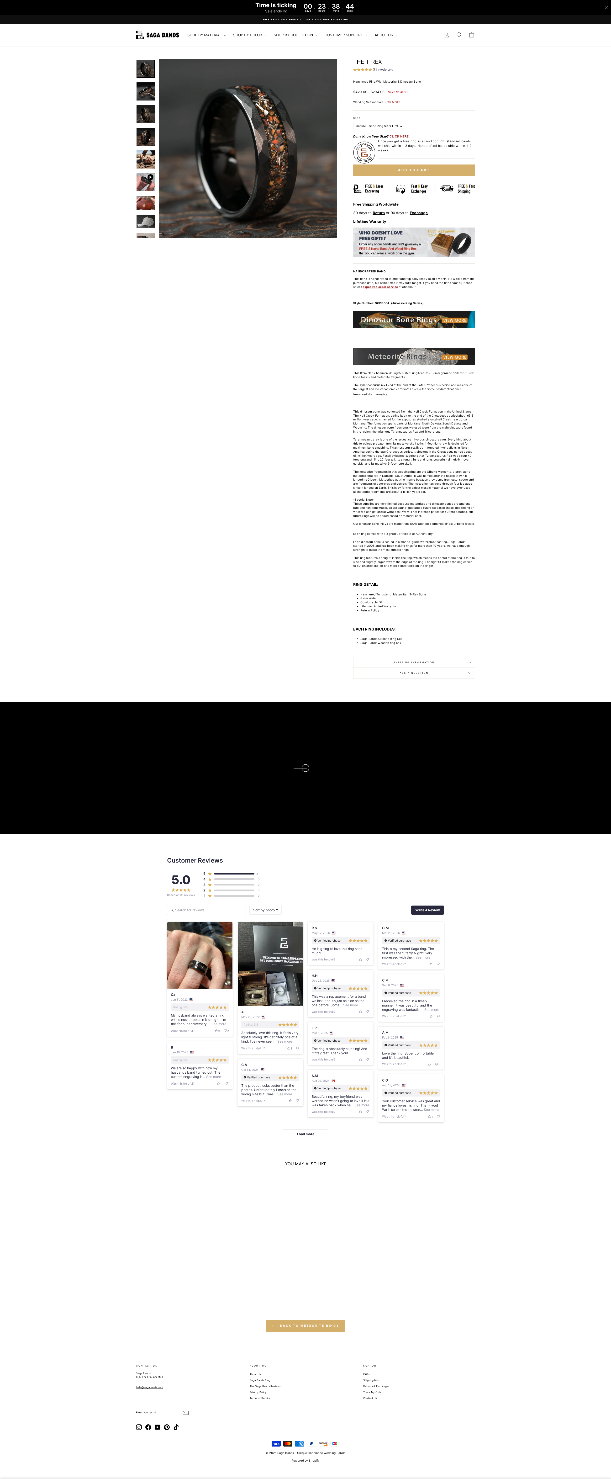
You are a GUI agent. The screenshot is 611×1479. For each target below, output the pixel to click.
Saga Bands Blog (260, 1380)
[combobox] (265, 910)
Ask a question (414, 673)
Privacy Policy (258, 1392)
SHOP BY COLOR (248, 35)
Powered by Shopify (305, 1460)
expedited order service (380, 287)
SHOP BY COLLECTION (294, 35)
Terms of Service (260, 1398)
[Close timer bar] (606, 8)
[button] (248, 148)
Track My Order (373, 1392)
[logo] (157, 35)
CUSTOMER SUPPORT (344, 35)
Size (357, 118)
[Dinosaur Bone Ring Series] (414, 319)
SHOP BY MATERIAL (204, 35)
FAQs (366, 1374)
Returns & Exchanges (376, 1386)
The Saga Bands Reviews (265, 1386)
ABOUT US (384, 35)
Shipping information (414, 662)
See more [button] (218, 1024)
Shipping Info (371, 1380)
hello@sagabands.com (149, 1387)
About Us (255, 1374)
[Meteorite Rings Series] (414, 356)
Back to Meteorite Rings (309, 1325)
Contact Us (370, 1398)
